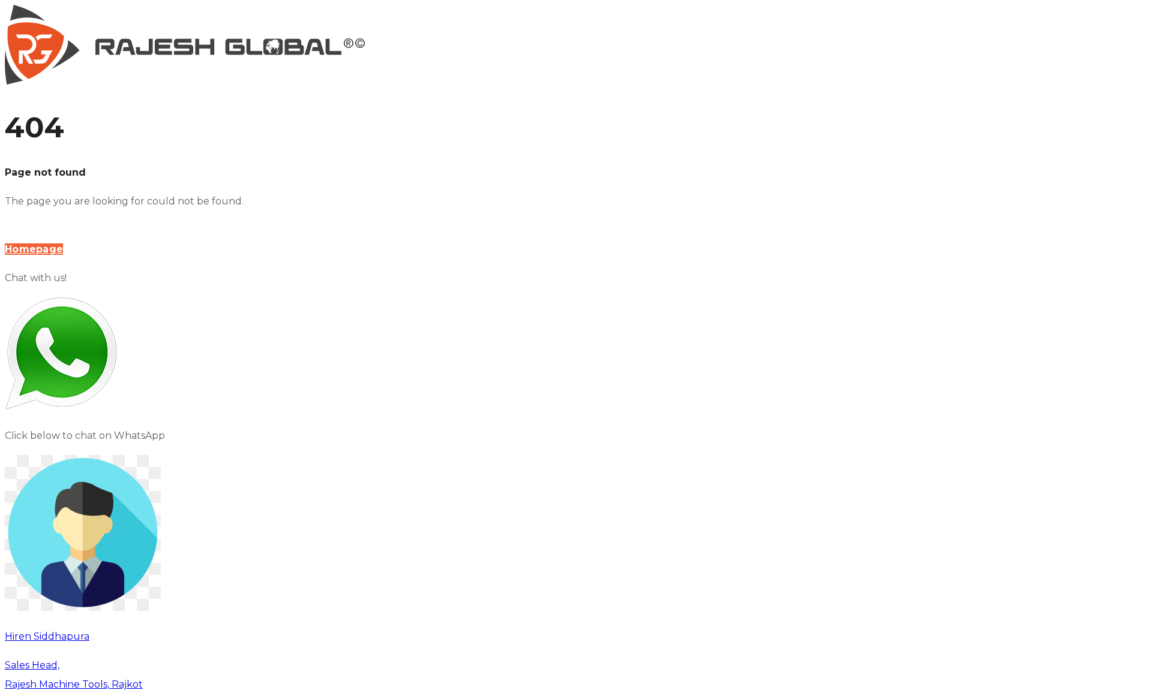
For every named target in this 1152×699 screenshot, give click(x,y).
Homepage (34, 249)
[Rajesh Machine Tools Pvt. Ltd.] (185, 81)
